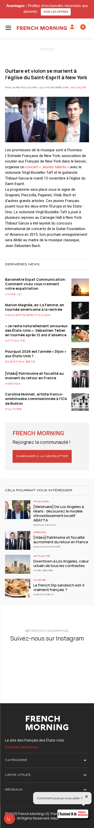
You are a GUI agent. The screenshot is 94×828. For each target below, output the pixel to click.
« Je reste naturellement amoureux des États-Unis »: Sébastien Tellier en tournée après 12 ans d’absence (36, 330)
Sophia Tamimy (44, 525)
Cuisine (39, 580)
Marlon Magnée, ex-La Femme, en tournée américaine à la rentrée (34, 307)
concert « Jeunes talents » (47, 167)
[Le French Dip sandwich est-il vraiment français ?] (17, 588)
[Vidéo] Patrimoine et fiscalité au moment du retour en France (34, 375)
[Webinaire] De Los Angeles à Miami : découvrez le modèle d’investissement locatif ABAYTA (58, 513)
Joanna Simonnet (47, 547)
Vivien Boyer (43, 571)
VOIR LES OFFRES (55, 11)
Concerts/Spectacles (27, 315)
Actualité (78, 87)
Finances (41, 501)
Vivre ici (13, 294)
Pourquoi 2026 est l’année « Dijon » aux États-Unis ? (35, 353)
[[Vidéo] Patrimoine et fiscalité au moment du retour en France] (17, 540)
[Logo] (42, 28)
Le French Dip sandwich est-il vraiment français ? (58, 587)
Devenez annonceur (22, 746)
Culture (13, 409)
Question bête (20, 361)
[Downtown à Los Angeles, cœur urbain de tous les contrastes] (17, 564)
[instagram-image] (18, 660)
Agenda (13, 383)
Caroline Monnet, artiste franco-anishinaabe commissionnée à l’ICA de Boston (36, 399)
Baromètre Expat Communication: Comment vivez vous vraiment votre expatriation (35, 284)
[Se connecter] (72, 27)
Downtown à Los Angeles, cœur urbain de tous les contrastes (61, 563)
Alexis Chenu (43, 595)
